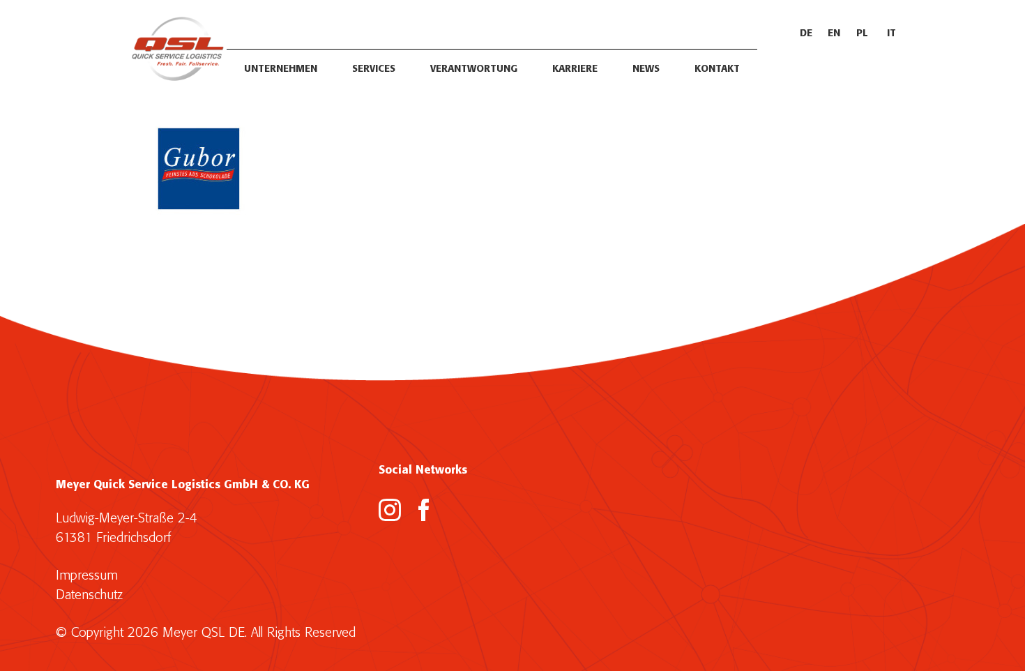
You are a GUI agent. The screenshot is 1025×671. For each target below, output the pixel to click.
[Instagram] (390, 510)
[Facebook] (424, 510)
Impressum (87, 575)
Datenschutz (89, 595)
